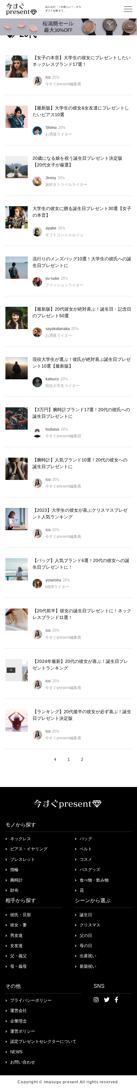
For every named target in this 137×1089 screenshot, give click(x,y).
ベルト (86, 849)
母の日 (86, 945)
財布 (14, 890)
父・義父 (18, 955)
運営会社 (18, 1010)
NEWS (16, 1052)
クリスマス (90, 925)
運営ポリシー (22, 1031)
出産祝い (88, 955)
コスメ (86, 859)
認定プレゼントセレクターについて (43, 1041)
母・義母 (18, 966)
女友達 (16, 945)
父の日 (86, 935)
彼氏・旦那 (20, 914)
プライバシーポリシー (31, 1000)
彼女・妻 (18, 925)
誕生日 (86, 914)
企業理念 (18, 1021)
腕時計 (16, 880)
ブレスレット (22, 859)
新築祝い (88, 966)
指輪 (14, 869)
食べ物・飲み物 (94, 880)
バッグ (86, 838)
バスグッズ (90, 869)
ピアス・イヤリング (28, 849)
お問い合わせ (22, 1062)
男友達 (16, 935)
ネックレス (20, 838)
